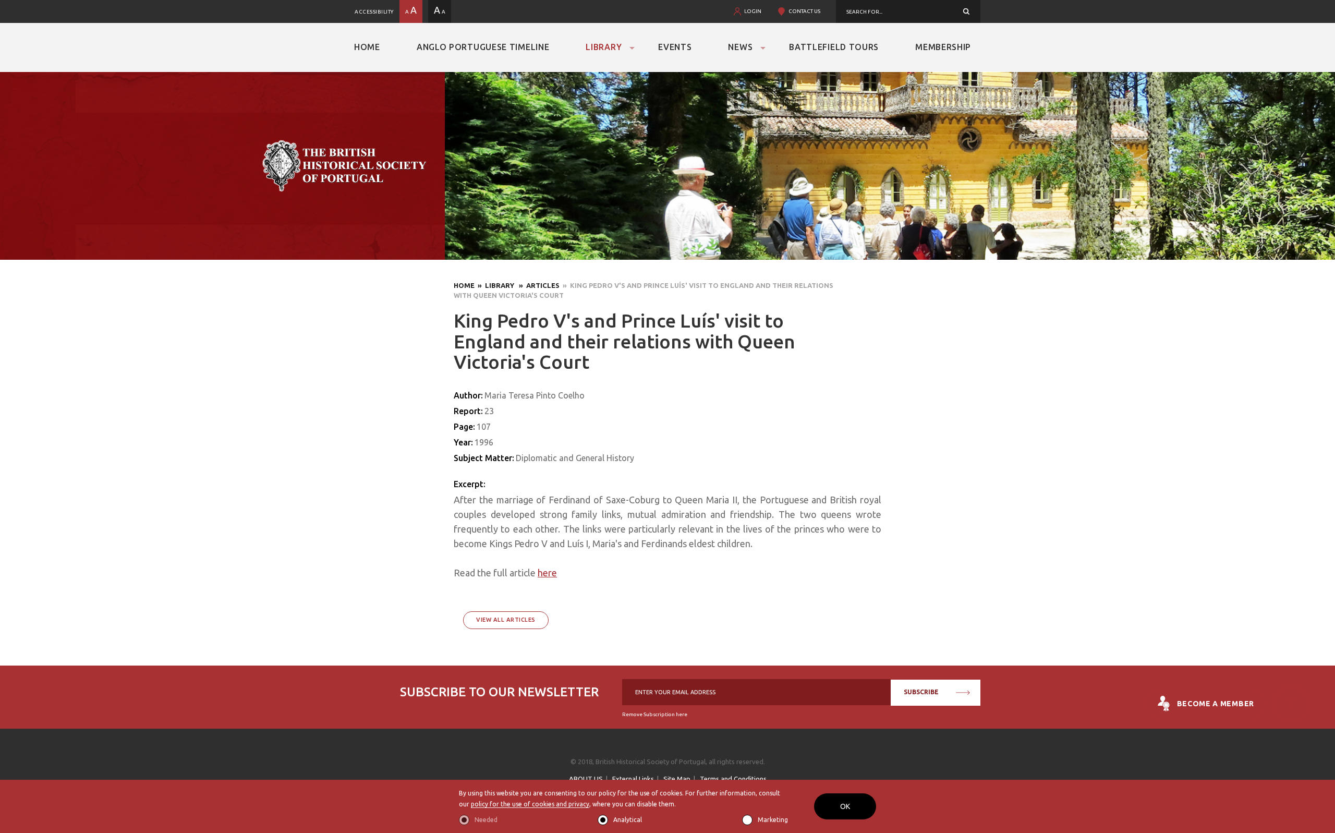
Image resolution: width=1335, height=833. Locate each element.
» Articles (538, 285)
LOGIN (752, 11)
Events (674, 47)
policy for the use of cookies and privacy (530, 804)
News (740, 47)
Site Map (676, 778)
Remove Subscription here (654, 714)
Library (604, 47)
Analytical (627, 819)
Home (367, 47)
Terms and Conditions (733, 778)
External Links (633, 778)
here (547, 573)
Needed (486, 819)
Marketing (773, 819)
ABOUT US (586, 778)
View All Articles (506, 620)
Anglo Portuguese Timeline (483, 47)
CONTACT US (804, 11)
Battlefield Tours (834, 47)
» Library (495, 285)
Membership (943, 47)
